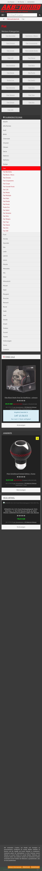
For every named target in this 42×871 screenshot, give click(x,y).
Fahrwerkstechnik (13, 117)
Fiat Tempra (11, 95)
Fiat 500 (10, 110)
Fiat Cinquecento (31, 43)
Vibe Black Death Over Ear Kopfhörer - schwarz (21, 398)
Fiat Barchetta (10, 36)
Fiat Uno (31, 102)
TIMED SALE (10, 357)
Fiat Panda (10, 73)
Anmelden (31, 2)
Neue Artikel (9, 498)
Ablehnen (26, 867)
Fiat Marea (31, 58)
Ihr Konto (21, 2)
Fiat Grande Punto (31, 51)
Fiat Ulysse (10, 102)
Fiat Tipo (31, 95)
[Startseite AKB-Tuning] (21, 8)
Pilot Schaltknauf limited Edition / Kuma (21, 474)
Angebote (7, 433)
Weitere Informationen (14, 867)
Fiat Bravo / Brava (31, 36)
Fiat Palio (31, 65)
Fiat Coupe (10, 51)
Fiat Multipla (10, 65)
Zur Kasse (11, 2)
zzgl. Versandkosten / (24, 407)
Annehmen (35, 867)
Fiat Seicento (10, 88)
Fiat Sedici (31, 80)
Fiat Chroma (10, 43)
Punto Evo (10, 80)
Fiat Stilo (31, 88)
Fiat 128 (10, 58)
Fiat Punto (31, 73)
